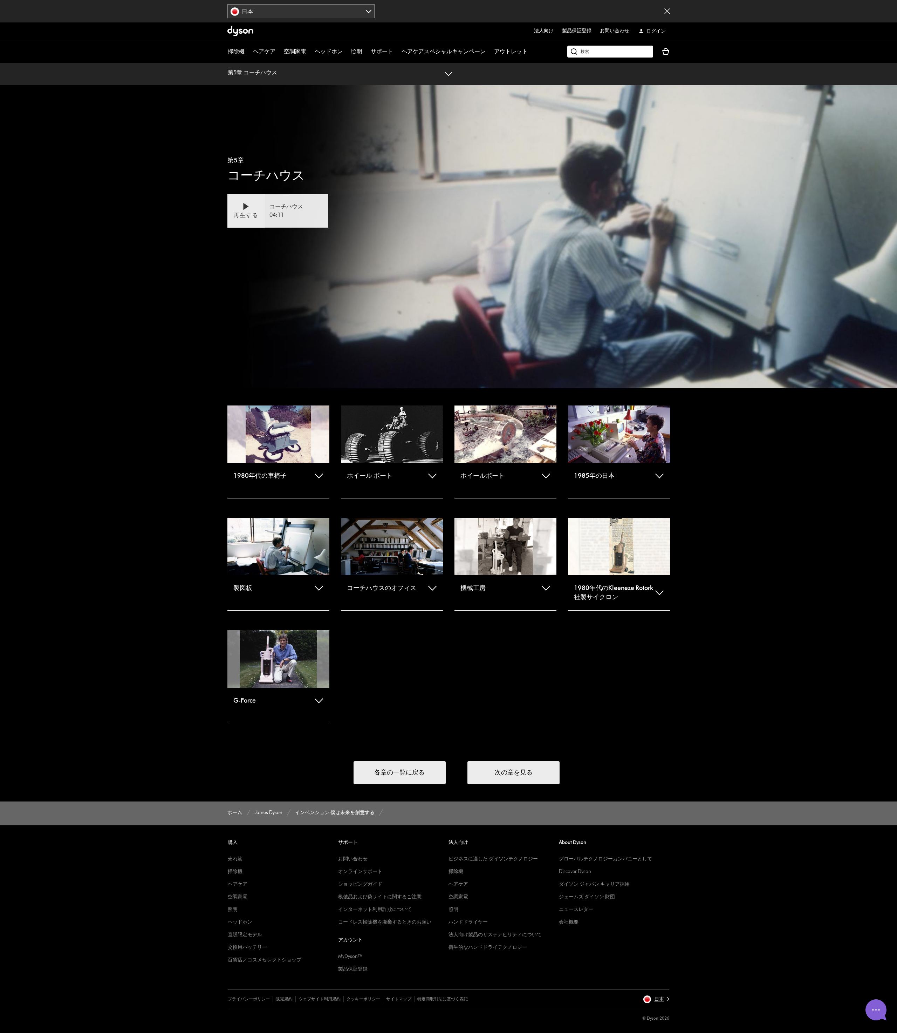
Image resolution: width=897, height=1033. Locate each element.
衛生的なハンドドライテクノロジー (487, 947)
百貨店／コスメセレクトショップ (264, 960)
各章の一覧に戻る (399, 772)
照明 (356, 51)
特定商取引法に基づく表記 (442, 998)
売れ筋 (235, 859)
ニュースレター (576, 909)
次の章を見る (514, 772)
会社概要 (568, 922)
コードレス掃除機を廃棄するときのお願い (384, 922)
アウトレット (511, 51)
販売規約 (284, 998)
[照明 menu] (365, 51)
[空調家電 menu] (309, 51)
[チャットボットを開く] (875, 1009)
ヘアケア (264, 51)
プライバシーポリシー (249, 998)
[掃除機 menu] (248, 51)
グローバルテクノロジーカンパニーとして (605, 859)
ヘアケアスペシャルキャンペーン (444, 51)
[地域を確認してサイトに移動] (667, 11)
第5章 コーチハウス (252, 72)
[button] (277, 211)
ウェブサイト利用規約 (320, 998)
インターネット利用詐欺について (375, 909)
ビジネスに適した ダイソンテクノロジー (493, 859)
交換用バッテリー (247, 947)
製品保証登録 (576, 31)
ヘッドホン (329, 51)
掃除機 (236, 51)
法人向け (544, 31)
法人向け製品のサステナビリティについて (495, 935)
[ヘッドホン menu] (346, 51)
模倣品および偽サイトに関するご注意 (380, 897)
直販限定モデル (245, 935)
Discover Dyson (575, 871)
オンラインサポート (360, 871)
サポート (382, 51)
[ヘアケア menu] (278, 51)
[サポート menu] (396, 51)
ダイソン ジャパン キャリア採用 (594, 884)
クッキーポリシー (363, 998)
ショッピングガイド (360, 884)
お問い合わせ (614, 31)
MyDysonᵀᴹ (350, 956)
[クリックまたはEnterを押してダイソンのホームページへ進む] (240, 31)
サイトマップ (398, 998)
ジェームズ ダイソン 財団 (587, 897)
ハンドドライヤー (468, 922)
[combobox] (301, 11)
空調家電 (295, 51)
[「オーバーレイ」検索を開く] (610, 52)
